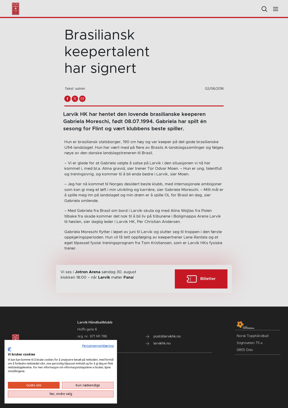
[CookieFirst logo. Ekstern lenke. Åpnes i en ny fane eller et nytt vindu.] (9, 349)
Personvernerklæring (98, 346)
